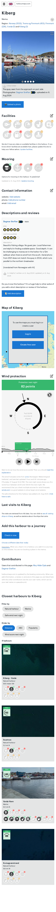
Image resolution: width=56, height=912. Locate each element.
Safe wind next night (14, 615)
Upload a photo (13, 104)
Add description (13, 293)
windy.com (6, 490)
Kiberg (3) (23, 27)
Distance (8, 628)
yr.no (27, 477)
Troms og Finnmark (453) (34, 23)
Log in (28, 334)
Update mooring (27, 181)
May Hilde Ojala (40, 565)
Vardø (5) (11, 27)
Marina (28, 609)
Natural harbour (12, 609)
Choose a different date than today (15, 543)
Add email (11, 203)
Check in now (10, 535)
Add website (14, 197)
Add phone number (16, 200)
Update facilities (26, 149)
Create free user (28, 345)
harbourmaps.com (23, 4)
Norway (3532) (15, 23)
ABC (20, 628)
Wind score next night (14, 634)
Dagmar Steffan (23, 92)
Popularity (33, 628)
